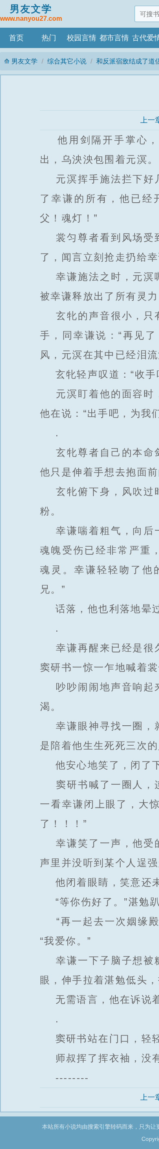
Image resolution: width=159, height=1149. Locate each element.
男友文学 (31, 12)
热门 (49, 38)
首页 (16, 38)
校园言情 (81, 38)
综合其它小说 (66, 61)
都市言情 (114, 38)
